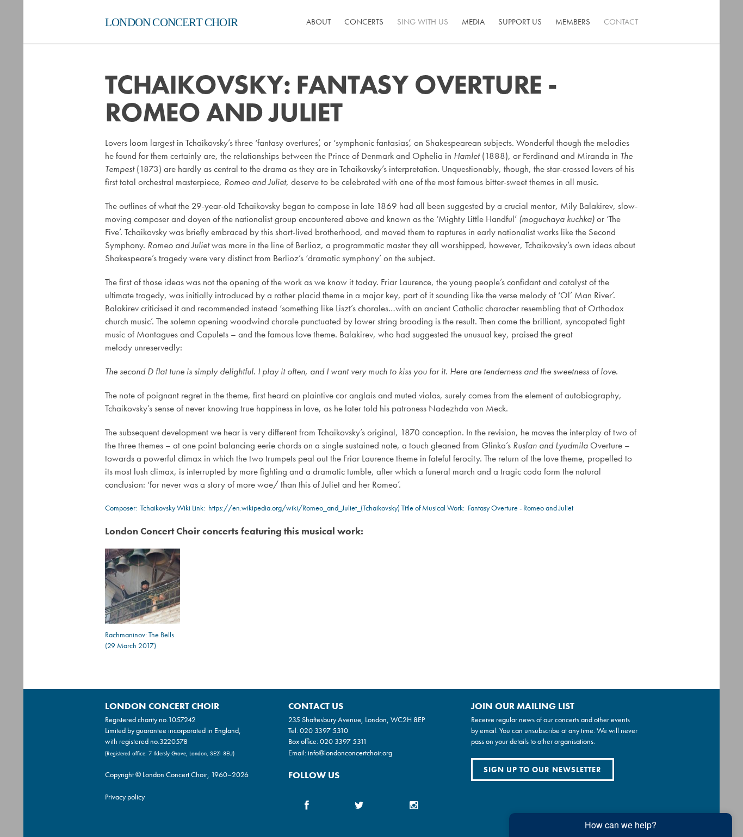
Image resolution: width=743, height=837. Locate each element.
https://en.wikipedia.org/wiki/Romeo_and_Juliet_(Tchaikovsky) (304, 508)
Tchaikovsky (157, 508)
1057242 (182, 719)
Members (572, 22)
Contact (621, 22)
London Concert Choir (171, 22)
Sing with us (422, 22)
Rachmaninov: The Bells (139, 634)
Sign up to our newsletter (543, 769)
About (318, 22)
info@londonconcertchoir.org (350, 753)
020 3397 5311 (343, 741)
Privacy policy (125, 797)
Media (473, 22)
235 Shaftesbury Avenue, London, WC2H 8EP (356, 719)
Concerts (363, 22)
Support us (520, 22)
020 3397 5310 (324, 730)
